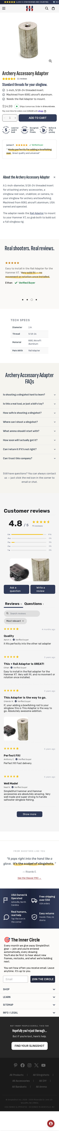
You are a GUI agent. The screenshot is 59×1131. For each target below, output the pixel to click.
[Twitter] (36, 1065)
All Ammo (41, 1086)
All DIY (43, 1080)
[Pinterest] (15, 1065)
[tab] (34, 604)
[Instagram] (29, 1065)
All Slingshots (41, 1075)
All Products (17, 1075)
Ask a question (15, 589)
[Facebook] (22, 1065)
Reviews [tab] (13, 604)
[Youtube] (43, 1065)
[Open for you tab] (50, 1123)
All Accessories (21, 1080)
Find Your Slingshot (29, 1046)
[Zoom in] (50, 61)
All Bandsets (19, 1086)
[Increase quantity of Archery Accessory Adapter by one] (15, 117)
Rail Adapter (37, 213)
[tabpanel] (29, 715)
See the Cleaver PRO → (29, 878)
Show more (29, 814)
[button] (53, 8)
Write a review (40, 589)
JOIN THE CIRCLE (43, 979)
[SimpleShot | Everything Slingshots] (29, 8)
